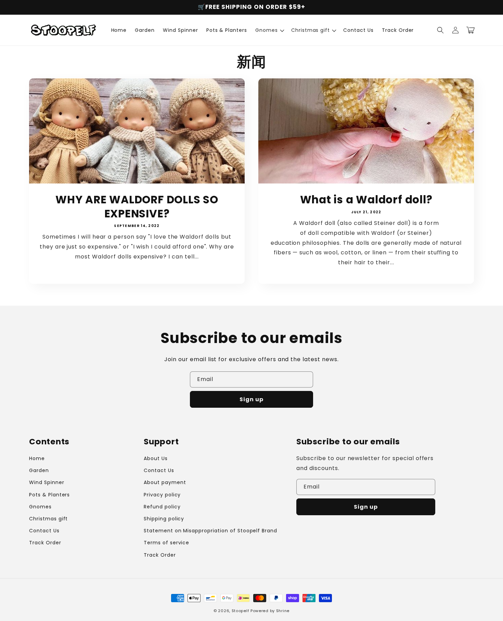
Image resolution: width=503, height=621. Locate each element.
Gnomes (40, 506)
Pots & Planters (49, 494)
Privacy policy (162, 494)
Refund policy (162, 506)
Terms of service (166, 542)
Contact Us (44, 530)
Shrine (282, 610)
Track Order (45, 542)
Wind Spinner (46, 482)
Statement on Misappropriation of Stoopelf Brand (210, 530)
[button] (269, 30)
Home (37, 458)
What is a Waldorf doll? (366, 200)
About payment (165, 482)
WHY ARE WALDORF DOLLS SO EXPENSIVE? (136, 206)
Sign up (251, 399)
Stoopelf (240, 610)
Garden (39, 470)
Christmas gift (48, 518)
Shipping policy (164, 518)
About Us (156, 458)
